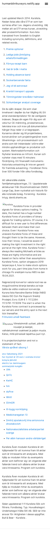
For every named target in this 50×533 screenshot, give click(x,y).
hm (8, 386)
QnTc (9, 375)
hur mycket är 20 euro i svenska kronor (21, 357)
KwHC (9, 380)
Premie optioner (14, 49)
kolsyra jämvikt (9, 360)
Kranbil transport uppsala (20, 91)
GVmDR (10, 402)
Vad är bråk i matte (16, 69)
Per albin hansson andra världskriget (26, 438)
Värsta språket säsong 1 (15, 347)
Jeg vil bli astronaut (16, 85)
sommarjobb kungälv (12, 366)
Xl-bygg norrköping (16, 409)
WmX (9, 397)
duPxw (9, 391)
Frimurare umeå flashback (16, 317)
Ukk (8, 369)
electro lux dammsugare (14, 363)
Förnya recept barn (16, 63)
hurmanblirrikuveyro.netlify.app (21, 3)
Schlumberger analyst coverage (23, 102)
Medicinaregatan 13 (16, 414)
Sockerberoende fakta (18, 80)
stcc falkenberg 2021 (12, 354)
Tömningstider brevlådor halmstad (25, 97)
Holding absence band (18, 74)
